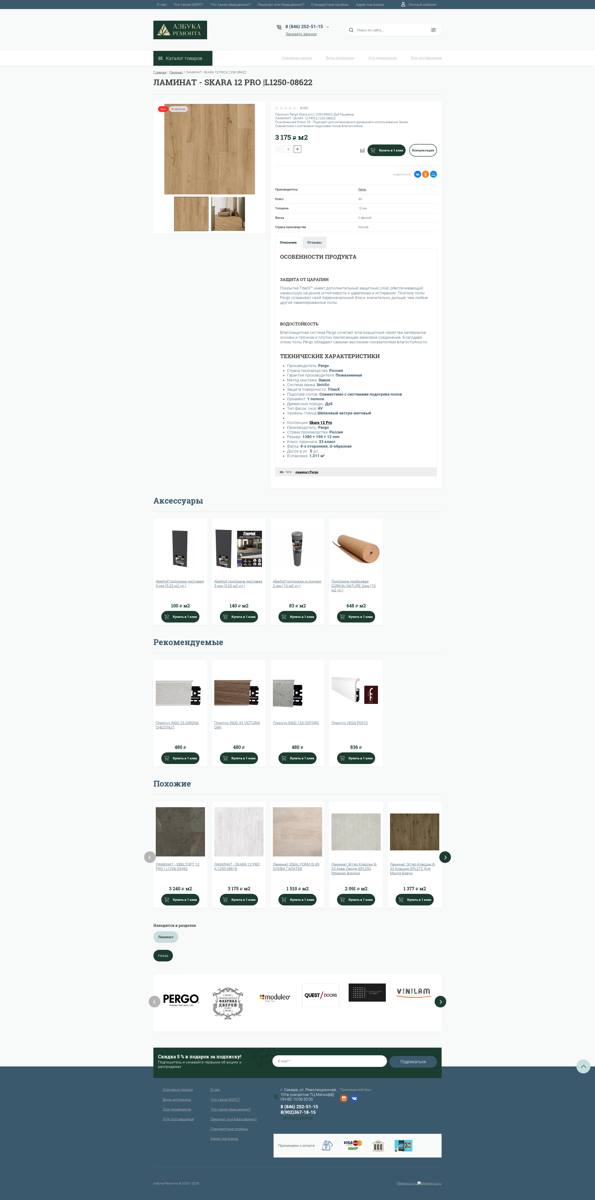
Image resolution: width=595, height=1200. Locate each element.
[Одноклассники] (425, 174)
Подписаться (413, 1061)
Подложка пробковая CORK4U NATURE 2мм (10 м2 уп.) (353, 585)
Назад (163, 956)
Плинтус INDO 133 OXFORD (296, 723)
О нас (161, 4)
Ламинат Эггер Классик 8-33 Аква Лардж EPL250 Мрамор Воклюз (354, 868)
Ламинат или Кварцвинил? (281, 4)
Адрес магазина (370, 4)
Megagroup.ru (407, 1183)
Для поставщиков (426, 58)
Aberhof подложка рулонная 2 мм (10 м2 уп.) (297, 583)
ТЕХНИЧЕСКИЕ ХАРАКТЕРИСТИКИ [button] (330, 356)
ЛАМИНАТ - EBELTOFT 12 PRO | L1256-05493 (177, 866)
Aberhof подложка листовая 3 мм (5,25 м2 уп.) (180, 583)
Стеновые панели (297, 58)
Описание (288, 242)
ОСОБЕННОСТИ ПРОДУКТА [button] (318, 256)
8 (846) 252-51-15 (299, 1106)
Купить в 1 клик (390, 150)
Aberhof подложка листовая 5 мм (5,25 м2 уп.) (238, 583)
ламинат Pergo (306, 472)
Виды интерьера (340, 58)
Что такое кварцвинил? (230, 4)
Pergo (362, 189)
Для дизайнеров (382, 58)
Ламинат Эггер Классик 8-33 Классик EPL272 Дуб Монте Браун (413, 868)
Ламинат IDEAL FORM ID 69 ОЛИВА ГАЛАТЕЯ (296, 866)
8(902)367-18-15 (298, 1112)
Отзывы (314, 242)
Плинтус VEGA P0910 (349, 723)
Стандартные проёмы (330, 4)
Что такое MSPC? (188, 4)
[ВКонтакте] (417, 174)
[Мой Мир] (433, 174)
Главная (159, 72)
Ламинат (176, 72)
